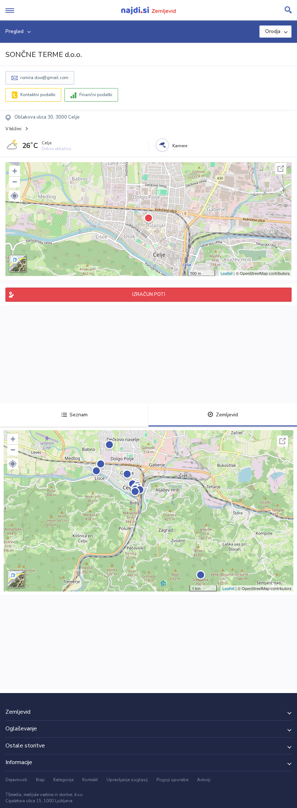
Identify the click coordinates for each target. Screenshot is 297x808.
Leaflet (227, 273)
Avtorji (203, 780)
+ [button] (14, 171)
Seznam (79, 414)
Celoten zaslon (280, 168)
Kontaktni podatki (37, 95)
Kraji (40, 780)
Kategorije (63, 780)
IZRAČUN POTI (148, 294)
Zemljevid (227, 414)
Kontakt (90, 780)
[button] (14, 195)
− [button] (14, 181)
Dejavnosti (16, 780)
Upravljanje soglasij (127, 780)
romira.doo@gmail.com (44, 78)
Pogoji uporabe (172, 780)
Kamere (179, 146)
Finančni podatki (95, 95)
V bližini (13, 129)
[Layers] (18, 264)
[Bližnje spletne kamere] (162, 145)
